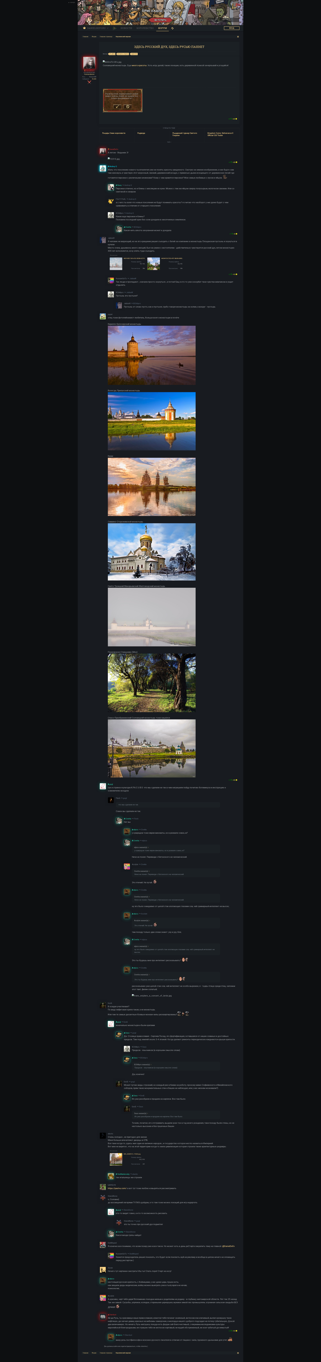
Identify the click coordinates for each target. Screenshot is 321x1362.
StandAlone (128, 1210)
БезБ (126, 1022)
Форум (162, 28)
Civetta (144, 830)
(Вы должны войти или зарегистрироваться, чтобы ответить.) (126, 1346)
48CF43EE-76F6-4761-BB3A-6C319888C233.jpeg (138, 258)
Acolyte (144, 914)
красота (134, 54)
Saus (144, 1047)
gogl (125, 798)
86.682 (94, 79)
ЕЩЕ (168, 142)
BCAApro (137, 227)
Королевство (145, 28)
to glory (112, 54)
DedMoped (134, 1254)
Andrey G (128, 185)
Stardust (128, 1335)
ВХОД (231, 28)
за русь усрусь (123, 54)
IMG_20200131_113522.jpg (132, 1154)
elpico (144, 841)
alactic (135, 1174)
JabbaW (133, 279)
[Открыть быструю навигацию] (238, 36)
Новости (126, 28)
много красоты (139, 65)
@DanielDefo (228, 1246)
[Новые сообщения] (172, 28)
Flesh (136, 819)
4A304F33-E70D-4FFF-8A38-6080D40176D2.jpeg (176, 258)
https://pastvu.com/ (117, 1188)
